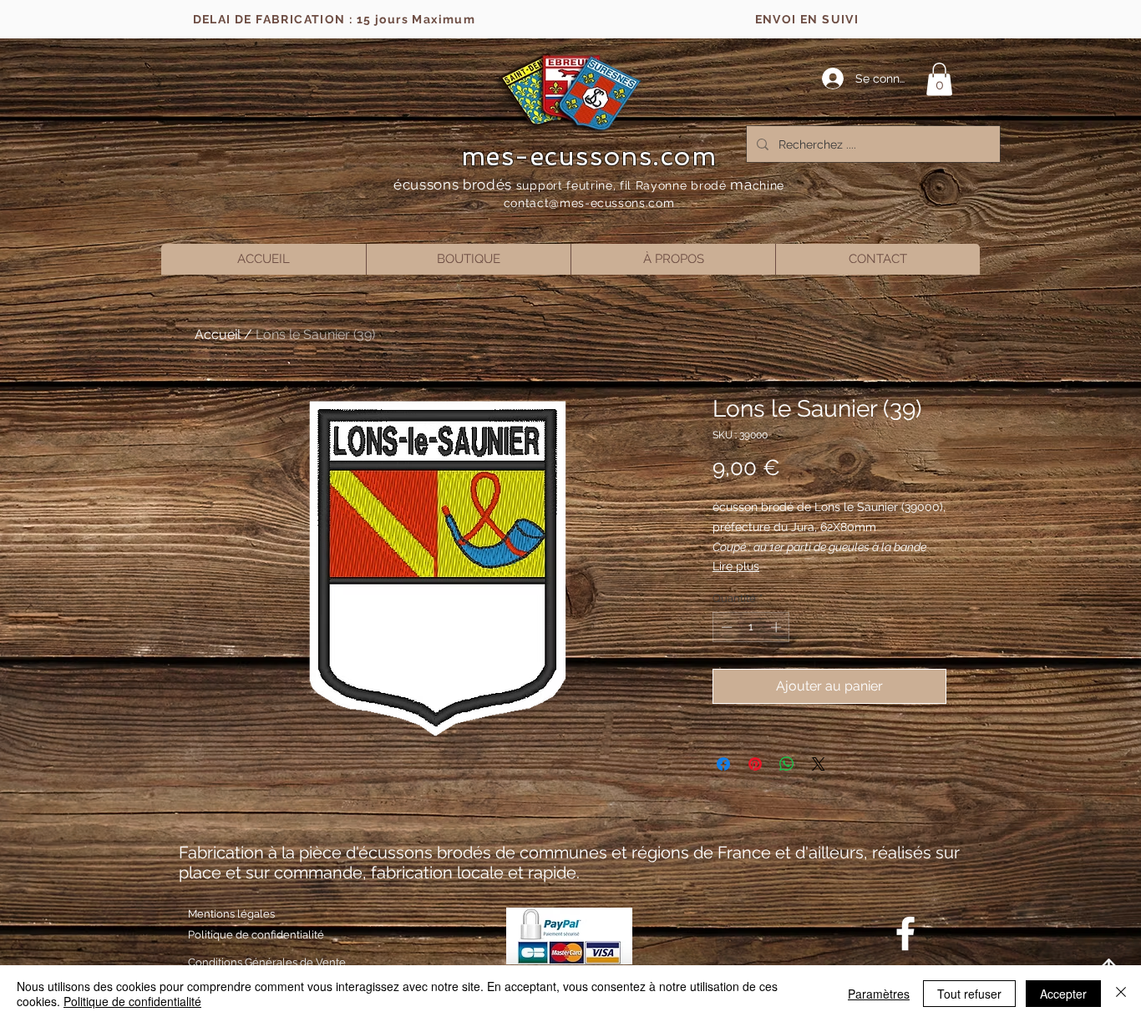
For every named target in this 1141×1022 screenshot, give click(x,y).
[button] (939, 79)
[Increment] (778, 627)
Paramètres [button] (879, 993)
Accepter (1063, 993)
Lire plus (735, 566)
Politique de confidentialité (132, 1001)
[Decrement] (725, 627)
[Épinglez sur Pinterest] (755, 764)
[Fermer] (1121, 994)
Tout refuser (969, 993)
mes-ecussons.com (589, 156)
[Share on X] (819, 764)
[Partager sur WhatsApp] (787, 764)
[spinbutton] (751, 627)
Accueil (218, 334)
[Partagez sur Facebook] (723, 764)
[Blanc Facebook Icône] (905, 933)
